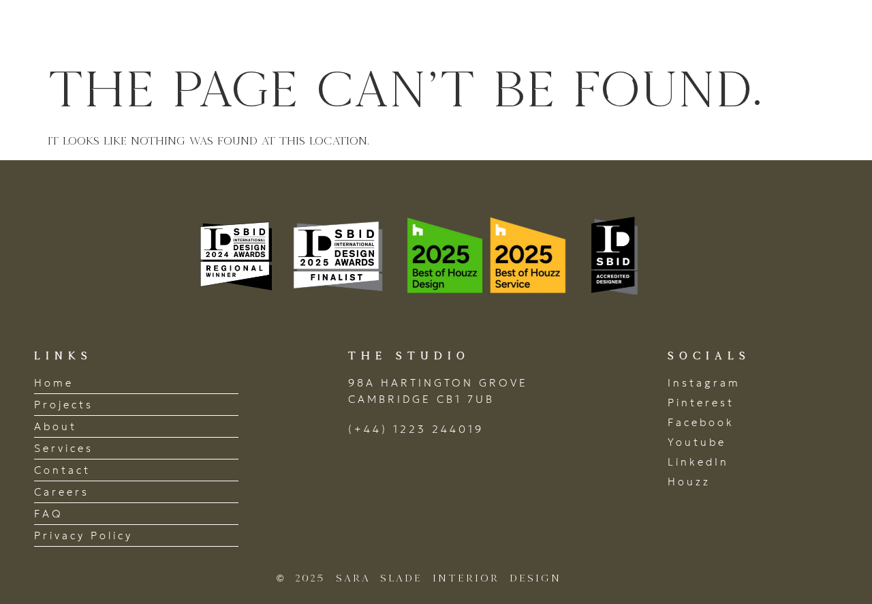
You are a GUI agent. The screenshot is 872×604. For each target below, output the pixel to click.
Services (628, 29)
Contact (791, 29)
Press (709, 29)
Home (376, 29)
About (544, 29)
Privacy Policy (83, 535)
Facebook (701, 422)
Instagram (704, 382)
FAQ (48, 513)
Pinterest (701, 402)
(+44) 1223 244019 (416, 429)
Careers (61, 491)
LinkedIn (698, 461)
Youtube (697, 442)
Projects (458, 29)
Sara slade (108, 29)
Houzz (689, 481)
